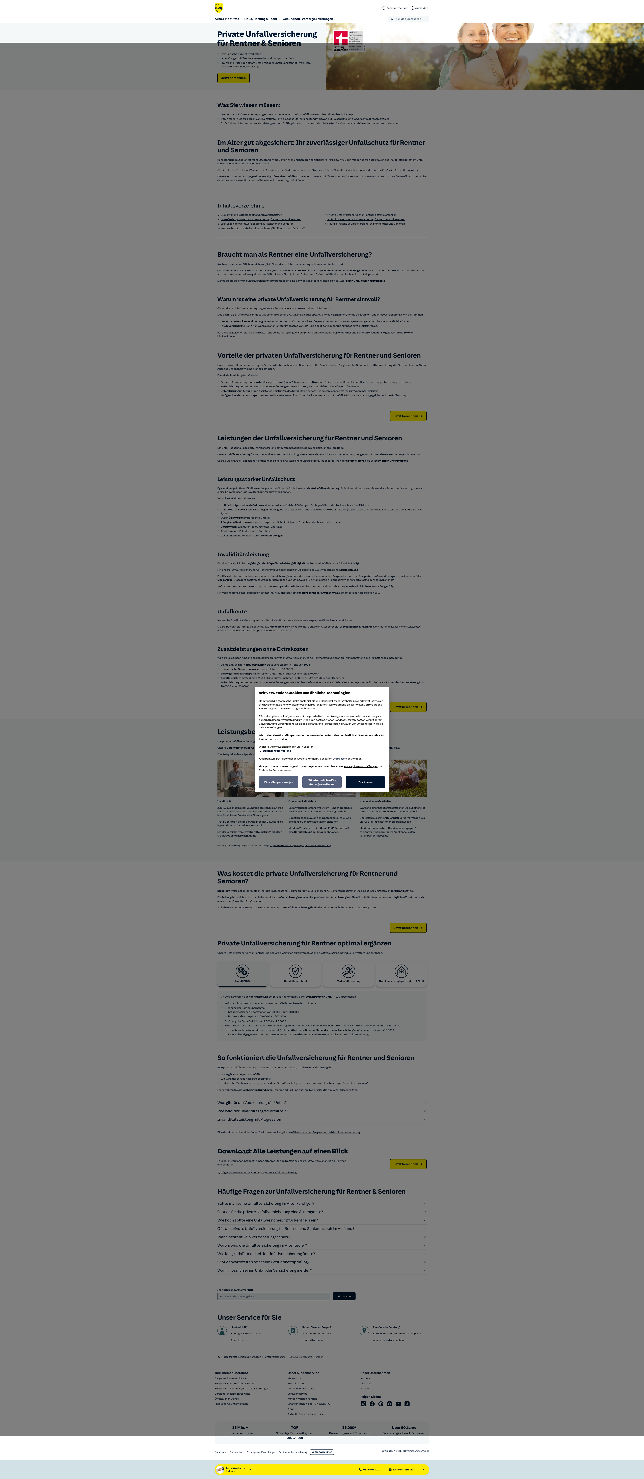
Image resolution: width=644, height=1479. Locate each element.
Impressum (340, 758)
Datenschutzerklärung (277, 750)
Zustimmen (365, 782)
